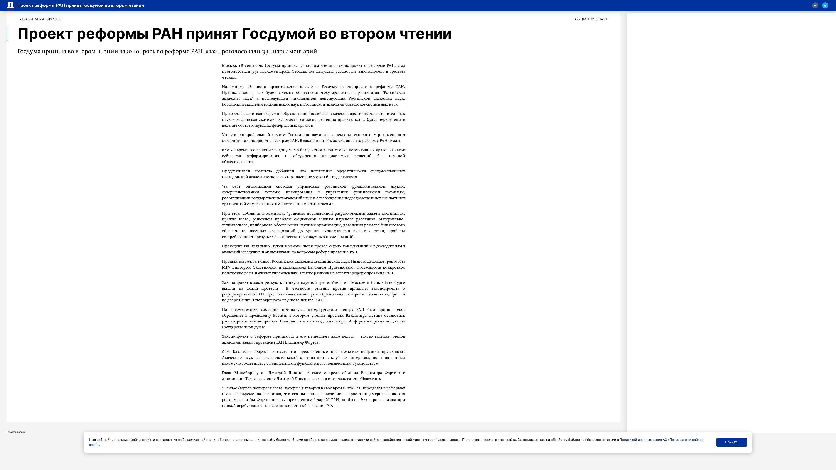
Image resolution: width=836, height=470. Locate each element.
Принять (731, 442)
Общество (584, 19)
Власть (603, 19)
